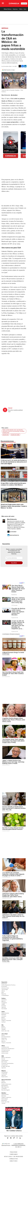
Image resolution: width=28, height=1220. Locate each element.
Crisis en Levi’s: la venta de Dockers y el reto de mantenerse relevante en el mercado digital (14, 461)
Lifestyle (4, 1088)
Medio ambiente (6, 1057)
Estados (4, 1005)
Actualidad (4, 1072)
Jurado (3, 1103)
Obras (3, 991)
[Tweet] (20, 66)
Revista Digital (24, 3)
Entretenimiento (6, 1036)
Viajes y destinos (6, 1097)
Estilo (3, 1035)
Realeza (4, 1014)
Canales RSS (13, 1158)
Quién (3, 1011)
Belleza (4, 1019)
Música (3, 1041)
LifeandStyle (5, 995)
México (4, 1001)
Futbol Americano (6, 1084)
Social (3, 1059)
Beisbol (4, 1082)
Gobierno (4, 999)
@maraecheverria (14, 535)
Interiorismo (5, 1053)
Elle (3, 1025)
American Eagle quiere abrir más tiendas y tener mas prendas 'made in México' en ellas (14, 506)
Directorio (13, 1161)
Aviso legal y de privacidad (13, 1156)
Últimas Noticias (8, 9)
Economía (4, 986)
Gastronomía (5, 1094)
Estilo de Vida (5, 1101)
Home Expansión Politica (8, 985)
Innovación (5, 1064)
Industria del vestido (15, 434)
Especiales (5, 1076)
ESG (3, 992)
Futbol (3, 1081)
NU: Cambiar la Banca (14, 1130)
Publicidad (13, 1152)
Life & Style (5, 1034)
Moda (3, 1017)
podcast (10, 408)
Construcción (5, 1047)
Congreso (4, 1002)
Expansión (4, 982)
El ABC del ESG (6, 1066)
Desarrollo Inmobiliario (8, 1048)
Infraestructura (6, 1050)
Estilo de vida (5, 1031)
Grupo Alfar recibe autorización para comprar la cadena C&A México (13, 484)
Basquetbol (5, 1085)
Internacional (5, 988)
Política (20, 9)
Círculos (4, 1016)
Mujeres (4, 994)
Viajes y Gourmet (6, 1020)
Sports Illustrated (6, 1079)
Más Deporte (5, 1087)
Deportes (4, 1038)
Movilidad (4, 1062)
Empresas (15, 9)
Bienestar (4, 1100)
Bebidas (4, 1095)
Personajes (5, 1098)
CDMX (3, 1004)
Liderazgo (4, 1073)
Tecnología (5, 989)
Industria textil (5, 434)
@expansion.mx (14, 1138)
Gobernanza (5, 1060)
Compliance (14, 1154)
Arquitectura (5, 1051)
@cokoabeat (14, 95)
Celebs (4, 1029)
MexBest (4, 1093)
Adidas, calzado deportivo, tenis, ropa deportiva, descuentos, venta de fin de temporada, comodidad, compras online (13, 431)
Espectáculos (5, 1013)
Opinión (4, 1007)
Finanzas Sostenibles (8, 1063)
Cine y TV (4, 1039)
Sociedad (4, 1008)
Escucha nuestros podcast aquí (15, 410)
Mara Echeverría (12, 519)
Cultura (4, 1022)
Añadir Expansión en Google (9, 69)
